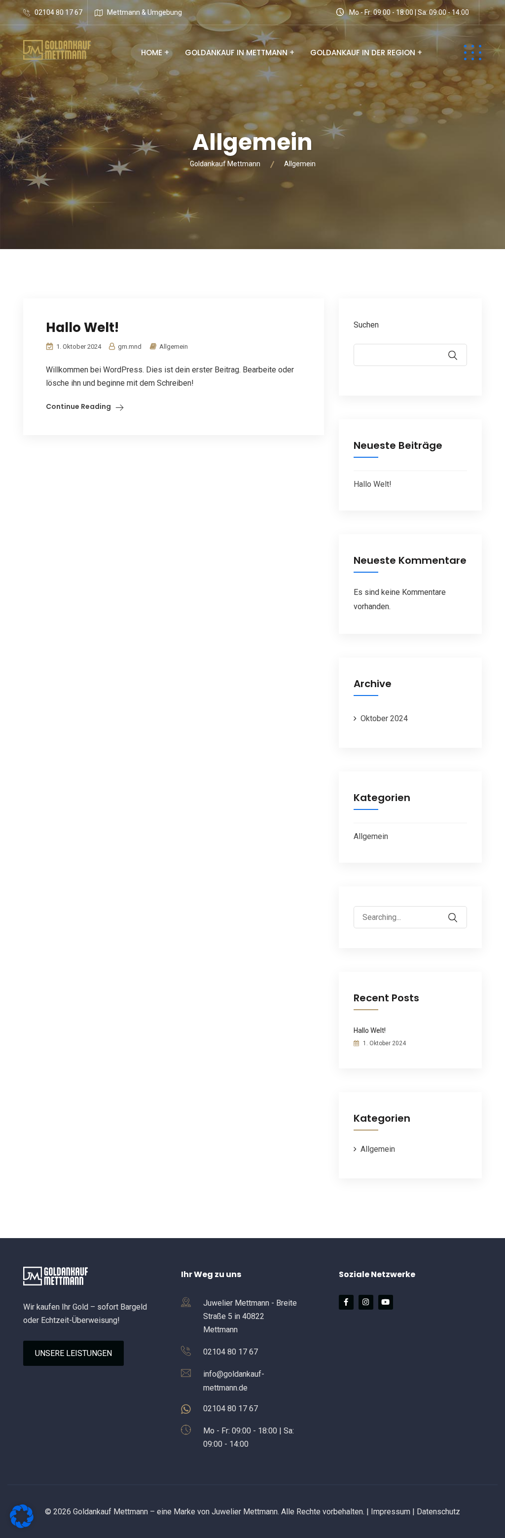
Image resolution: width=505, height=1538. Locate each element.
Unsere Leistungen (73, 1353)
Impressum (390, 1511)
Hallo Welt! (82, 327)
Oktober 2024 (384, 718)
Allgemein (173, 346)
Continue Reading (78, 406)
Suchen (366, 325)
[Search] (459, 910)
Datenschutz (438, 1511)
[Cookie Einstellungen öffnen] (22, 1525)
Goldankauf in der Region (362, 52)
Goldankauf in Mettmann (236, 52)
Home (151, 52)
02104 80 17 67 (58, 12)
